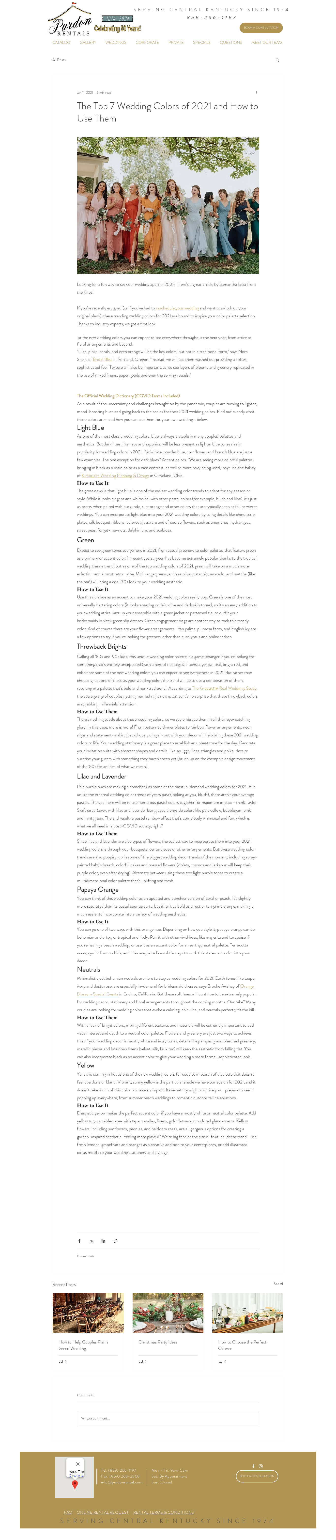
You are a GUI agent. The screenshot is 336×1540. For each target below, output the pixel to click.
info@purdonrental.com (121, 1482)
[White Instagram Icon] (260, 1466)
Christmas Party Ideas (157, 1342)
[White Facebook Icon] (253, 1466)
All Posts (59, 59)
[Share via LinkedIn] (103, 1241)
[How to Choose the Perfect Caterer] (247, 1313)
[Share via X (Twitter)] (91, 1241)
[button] (277, 60)
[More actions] (256, 92)
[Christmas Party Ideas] (168, 1313)
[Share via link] (115, 1241)
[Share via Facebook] (79, 1241)
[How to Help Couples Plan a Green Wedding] (88, 1313)
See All (279, 1283)
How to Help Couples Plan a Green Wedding (83, 1345)
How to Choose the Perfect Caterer (242, 1345)
